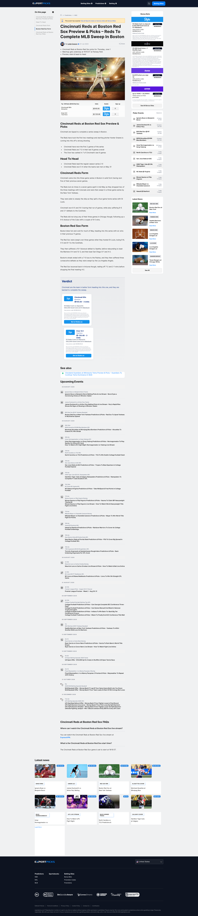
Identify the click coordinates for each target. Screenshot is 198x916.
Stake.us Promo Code (138, 33)
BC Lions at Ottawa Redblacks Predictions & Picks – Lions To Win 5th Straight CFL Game (93, 577)
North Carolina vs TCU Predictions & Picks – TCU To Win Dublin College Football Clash (95, 455)
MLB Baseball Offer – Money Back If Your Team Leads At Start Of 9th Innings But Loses (95, 690)
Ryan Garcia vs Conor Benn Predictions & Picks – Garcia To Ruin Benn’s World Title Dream (93, 644)
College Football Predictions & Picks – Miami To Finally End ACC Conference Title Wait (95, 615)
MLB (36, 883)
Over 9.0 (64, 113)
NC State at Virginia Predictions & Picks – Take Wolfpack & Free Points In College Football (93, 489)
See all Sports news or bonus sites (93, 21)
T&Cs (158, 38)
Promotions (68, 883)
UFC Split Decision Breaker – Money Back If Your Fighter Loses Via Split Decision (93, 707)
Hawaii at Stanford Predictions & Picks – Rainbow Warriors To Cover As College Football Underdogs (92, 528)
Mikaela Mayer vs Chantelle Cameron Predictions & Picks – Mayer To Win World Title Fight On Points (94, 516)
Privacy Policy (65, 906)
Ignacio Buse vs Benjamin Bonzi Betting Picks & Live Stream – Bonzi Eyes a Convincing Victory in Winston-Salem (91, 395)
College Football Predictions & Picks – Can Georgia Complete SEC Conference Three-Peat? (94, 605)
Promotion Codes (70, 880)
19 (158, 133)
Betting (112, 3)
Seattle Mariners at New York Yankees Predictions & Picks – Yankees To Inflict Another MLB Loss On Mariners (92, 629)
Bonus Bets (68, 877)
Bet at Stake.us (76, 322)
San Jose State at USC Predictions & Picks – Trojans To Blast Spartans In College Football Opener (93, 466)
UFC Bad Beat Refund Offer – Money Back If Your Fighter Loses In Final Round (92, 703)
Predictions (99, 3)
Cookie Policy (76, 906)
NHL (36, 880)
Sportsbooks (54, 874)
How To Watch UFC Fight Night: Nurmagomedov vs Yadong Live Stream (90, 445)
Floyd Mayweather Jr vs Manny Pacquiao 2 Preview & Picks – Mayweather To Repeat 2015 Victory (94, 674)
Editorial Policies (39, 906)
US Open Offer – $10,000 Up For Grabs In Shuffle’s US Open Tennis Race (90, 660)
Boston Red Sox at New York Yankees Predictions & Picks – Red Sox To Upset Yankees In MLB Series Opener (95, 415)
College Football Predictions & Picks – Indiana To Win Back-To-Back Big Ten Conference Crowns (91, 612)
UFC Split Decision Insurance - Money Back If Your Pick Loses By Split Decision (92, 705)
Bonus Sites (111, 21)
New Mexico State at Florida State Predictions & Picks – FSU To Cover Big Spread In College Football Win (93, 540)
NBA (36, 877)
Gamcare (109, 912)
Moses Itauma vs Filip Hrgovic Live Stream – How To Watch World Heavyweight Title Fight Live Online (94, 505)
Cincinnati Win (66, 108)
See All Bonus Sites (147, 105)
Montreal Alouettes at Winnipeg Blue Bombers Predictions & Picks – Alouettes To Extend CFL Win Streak (93, 430)
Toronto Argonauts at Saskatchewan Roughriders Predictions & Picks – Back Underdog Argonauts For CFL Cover (91, 552)
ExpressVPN (65, 737)
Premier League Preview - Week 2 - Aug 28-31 (81, 591)
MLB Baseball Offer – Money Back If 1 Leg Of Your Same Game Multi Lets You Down (93, 688)
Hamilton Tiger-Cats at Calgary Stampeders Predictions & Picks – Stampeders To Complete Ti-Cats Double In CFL (93, 477)
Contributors (95, 906)
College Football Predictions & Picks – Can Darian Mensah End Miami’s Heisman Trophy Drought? (92, 609)
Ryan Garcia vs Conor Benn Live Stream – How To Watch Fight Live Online (90, 647)
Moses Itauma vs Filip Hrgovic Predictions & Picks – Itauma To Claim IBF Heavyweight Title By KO (94, 501)
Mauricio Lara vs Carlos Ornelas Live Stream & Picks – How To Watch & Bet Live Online (95, 566)
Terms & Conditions (52, 906)
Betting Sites (85, 3)
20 (157, 145)
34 (158, 126)
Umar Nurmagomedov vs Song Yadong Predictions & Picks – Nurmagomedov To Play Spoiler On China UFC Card (94, 442)
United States (144, 862)
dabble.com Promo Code (139, 82)
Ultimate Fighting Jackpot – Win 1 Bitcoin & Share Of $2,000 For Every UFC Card (92, 708)
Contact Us (86, 906)
